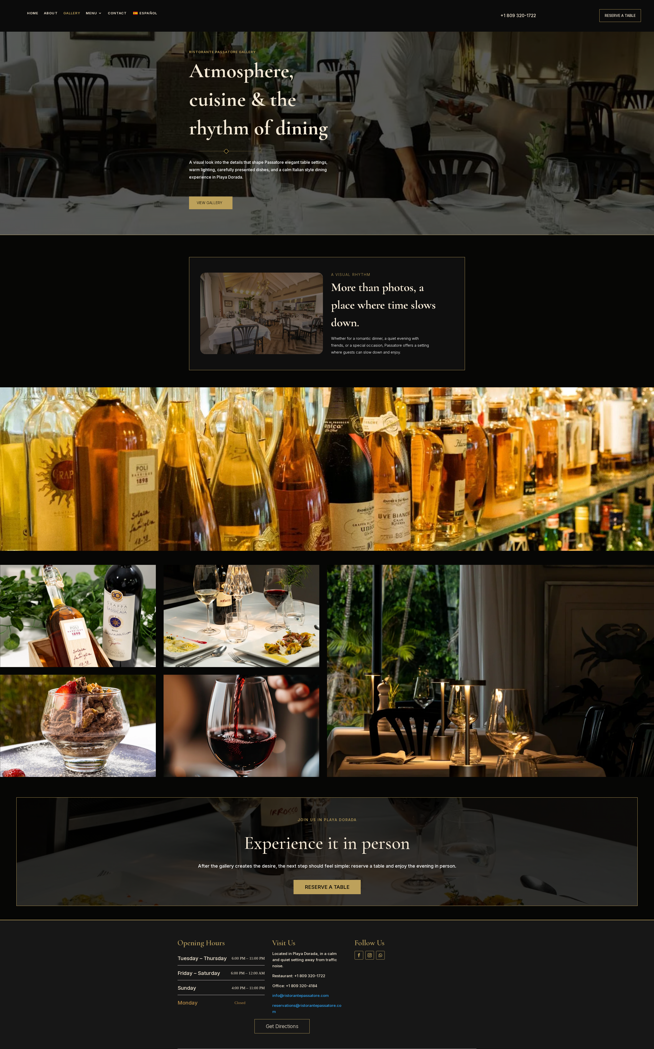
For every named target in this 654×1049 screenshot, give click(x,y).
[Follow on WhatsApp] (380, 955)
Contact (117, 13)
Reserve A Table (620, 15)
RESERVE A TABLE (327, 887)
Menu (91, 13)
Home (32, 13)
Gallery (71, 13)
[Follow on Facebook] (359, 955)
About (50, 13)
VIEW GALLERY (209, 203)
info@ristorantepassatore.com (300, 995)
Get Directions (282, 1026)
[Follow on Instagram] (369, 955)
